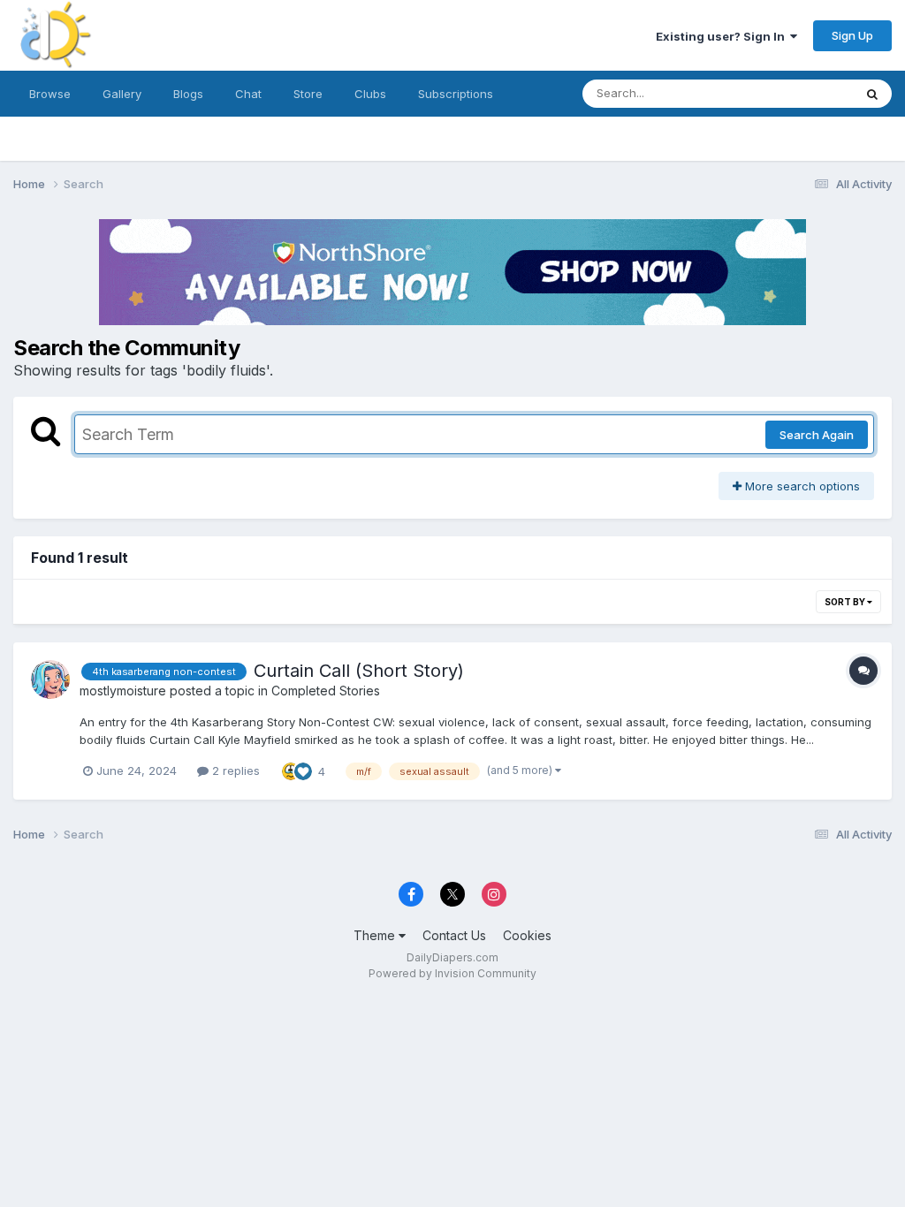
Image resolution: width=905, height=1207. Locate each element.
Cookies (527, 935)
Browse (50, 94)
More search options (800, 486)
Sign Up (852, 35)
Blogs (188, 94)
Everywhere (798, 93)
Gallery (122, 94)
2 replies (234, 770)
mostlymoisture (123, 690)
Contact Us (454, 935)
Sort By (846, 601)
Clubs (370, 94)
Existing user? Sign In (723, 36)
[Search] (872, 94)
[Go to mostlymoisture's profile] (50, 679)
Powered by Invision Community (452, 973)
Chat (248, 94)
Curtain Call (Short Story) (359, 670)
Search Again (817, 435)
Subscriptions (455, 94)
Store (308, 94)
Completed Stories (325, 690)
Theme (376, 935)
